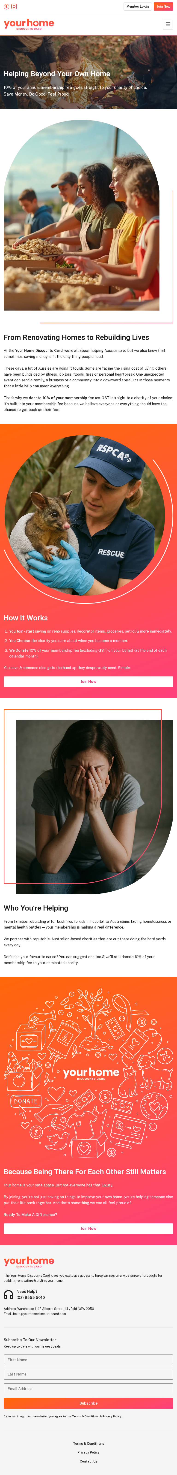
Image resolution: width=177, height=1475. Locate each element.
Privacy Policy (112, 1416)
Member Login (138, 6)
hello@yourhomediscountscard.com (39, 1314)
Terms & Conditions (85, 1416)
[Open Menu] (168, 24)
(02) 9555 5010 (31, 1297)
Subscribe (89, 1403)
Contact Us (88, 1461)
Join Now (163, 6)
